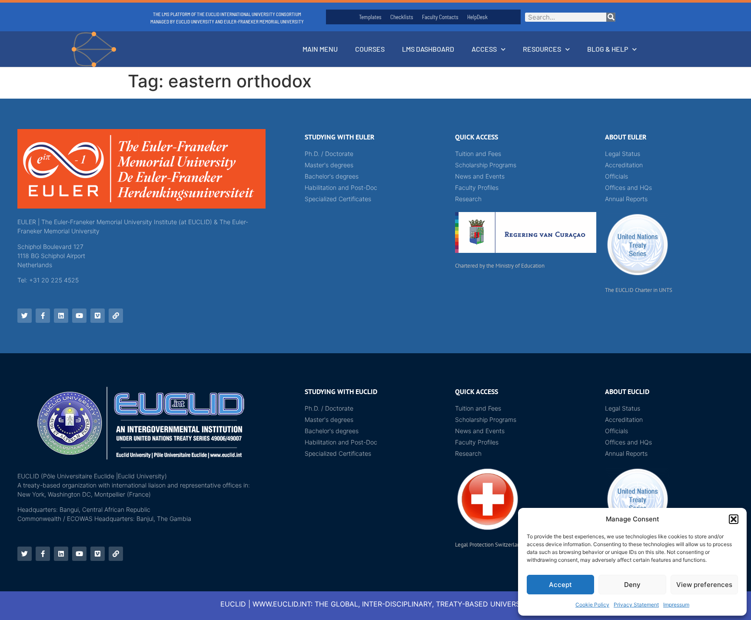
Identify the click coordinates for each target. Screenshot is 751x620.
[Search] (610, 17)
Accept (560, 584)
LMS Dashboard (428, 49)
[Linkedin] (61, 315)
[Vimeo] (97, 315)
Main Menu (320, 49)
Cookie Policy (592, 604)
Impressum (676, 604)
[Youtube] (79, 315)
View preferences (704, 584)
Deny (632, 584)
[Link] (116, 315)
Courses (370, 49)
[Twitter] (24, 315)
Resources (542, 49)
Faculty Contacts (440, 16)
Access (484, 49)
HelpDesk (477, 16)
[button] (733, 519)
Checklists (401, 16)
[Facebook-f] (43, 315)
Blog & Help (607, 49)
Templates (370, 16)
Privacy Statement (636, 604)
